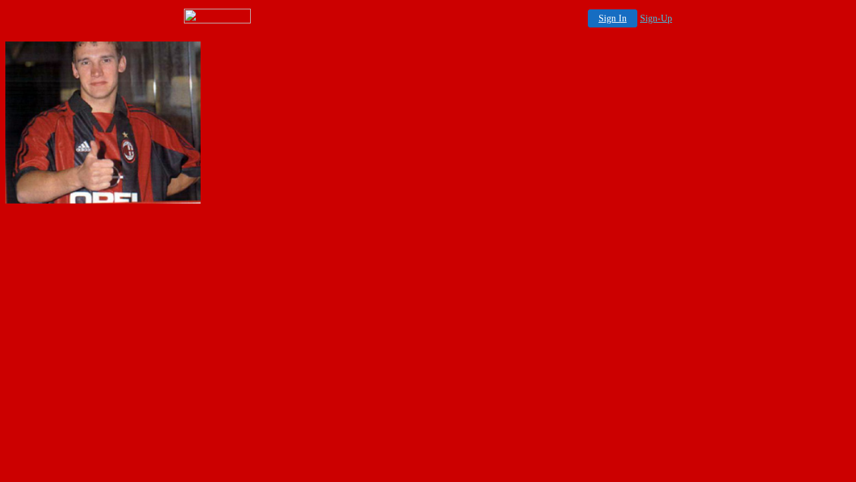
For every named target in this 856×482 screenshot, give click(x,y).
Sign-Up (656, 18)
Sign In (613, 18)
